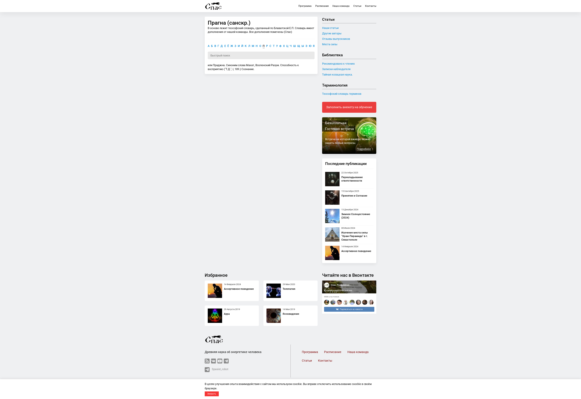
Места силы (329, 44)
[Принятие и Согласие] (332, 197)
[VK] (213, 361)
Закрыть (211, 393)
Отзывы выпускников (336, 38)
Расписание (322, 6)
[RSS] (207, 361)
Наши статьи (330, 28)
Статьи (357, 6)
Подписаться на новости (351, 309)
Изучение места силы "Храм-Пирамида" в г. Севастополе (354, 236)
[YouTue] (219, 361)
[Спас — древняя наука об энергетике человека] (213, 6)
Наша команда (341, 6)
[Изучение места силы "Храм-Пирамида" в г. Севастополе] (332, 234)
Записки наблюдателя (336, 69)
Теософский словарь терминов (341, 93)
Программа (305, 6)
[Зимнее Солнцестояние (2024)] (332, 216)
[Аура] (215, 316)
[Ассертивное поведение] (332, 253)
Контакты (370, 6)
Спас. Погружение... (341, 285)
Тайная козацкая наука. (337, 74)
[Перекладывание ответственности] (332, 179)
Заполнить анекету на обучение (349, 107)
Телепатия (289, 288)
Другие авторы (331, 33)
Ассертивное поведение (356, 251)
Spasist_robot (220, 369)
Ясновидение (291, 313)
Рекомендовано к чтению (338, 63)
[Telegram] (226, 361)
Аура (227, 313)
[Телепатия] (273, 291)
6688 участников (331, 297)
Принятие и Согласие (354, 195)
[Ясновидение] (273, 316)
